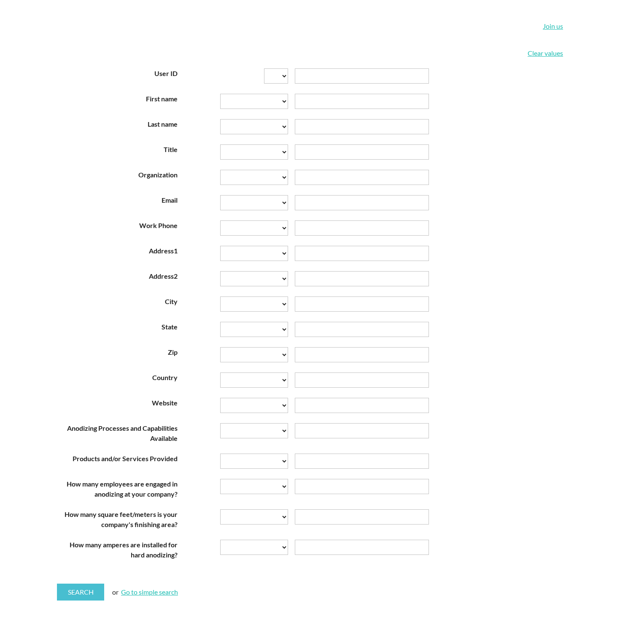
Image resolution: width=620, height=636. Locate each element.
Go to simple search (149, 592)
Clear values (545, 53)
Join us (553, 26)
